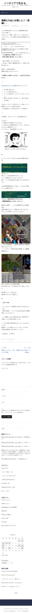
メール (3, 396)
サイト (3, 402)
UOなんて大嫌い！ (6, 514)
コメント (4, 368)
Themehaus (26, 611)
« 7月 (2, 555)
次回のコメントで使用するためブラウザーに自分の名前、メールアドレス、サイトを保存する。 (15, 411)
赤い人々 (3, 491)
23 (22, 548)
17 (3, 548)
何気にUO (4, 511)
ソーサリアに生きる (9, 339)
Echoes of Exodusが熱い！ (8, 575)
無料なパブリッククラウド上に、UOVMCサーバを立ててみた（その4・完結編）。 (15, 450)
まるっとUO (4, 518)
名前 (3, 389)
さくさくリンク (5, 500)
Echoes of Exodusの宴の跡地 (9, 571)
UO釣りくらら (5, 503)
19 (9, 548)
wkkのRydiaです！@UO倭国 (9, 507)
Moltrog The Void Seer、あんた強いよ (11, 437)
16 (22, 545)
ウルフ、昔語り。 (6, 472)
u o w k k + (4, 522)
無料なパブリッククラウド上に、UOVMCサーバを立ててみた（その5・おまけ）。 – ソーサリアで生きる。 (15, 453)
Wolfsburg (15, 26)
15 (19, 545)
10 (3, 545)
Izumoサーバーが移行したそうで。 (10, 586)
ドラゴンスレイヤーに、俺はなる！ (11, 579)
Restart (3, 468)
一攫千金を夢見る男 (6, 479)
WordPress (12, 611)
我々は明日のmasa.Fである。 (9, 459)
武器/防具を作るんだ (7, 487)
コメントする (23, 26)
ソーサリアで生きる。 (16, 3)
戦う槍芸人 (4, 483)
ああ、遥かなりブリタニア (8, 525)
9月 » (6, 555)
